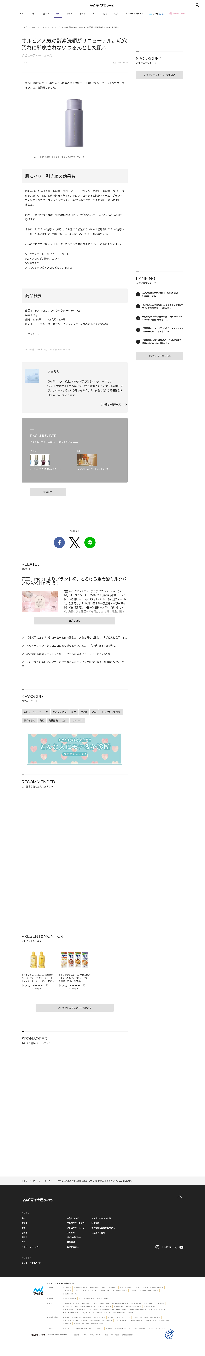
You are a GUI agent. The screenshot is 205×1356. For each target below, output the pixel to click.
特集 (116, 13)
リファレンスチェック (157, 1328)
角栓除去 (53, 720)
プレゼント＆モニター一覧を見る (74, 1007)
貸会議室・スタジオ (122, 1328)
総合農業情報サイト (133, 1306)
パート (76, 1291)
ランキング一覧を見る (160, 355)
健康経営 (109, 1328)
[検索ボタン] (197, 5)
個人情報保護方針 (127, 1335)
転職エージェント (123, 1317)
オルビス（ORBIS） (111, 712)
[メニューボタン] (7, 5)
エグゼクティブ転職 (140, 1317)
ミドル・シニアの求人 (89, 1291)
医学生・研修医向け (109, 1287)
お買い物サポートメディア (159, 1310)
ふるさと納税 (93, 1310)
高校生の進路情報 (69, 1299)
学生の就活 (67, 1287)
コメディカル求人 (121, 1320)
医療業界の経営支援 (81, 1324)
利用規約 (95, 1223)
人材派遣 (66, 1317)
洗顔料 (84, 712)
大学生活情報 (159, 1303)
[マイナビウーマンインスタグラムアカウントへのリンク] (157, 1247)
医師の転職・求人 (137, 1320)
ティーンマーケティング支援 (141, 1303)
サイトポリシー (74, 1237)
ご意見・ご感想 (98, 1232)
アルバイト (67, 1291)
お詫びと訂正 (73, 1246)
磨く (58, 13)
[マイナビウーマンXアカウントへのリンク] (175, 1247)
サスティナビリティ (96, 1335)
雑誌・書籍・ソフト (88, 1306)
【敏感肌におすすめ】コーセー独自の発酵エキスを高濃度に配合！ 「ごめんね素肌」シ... (76, 637)
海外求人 (137, 1287)
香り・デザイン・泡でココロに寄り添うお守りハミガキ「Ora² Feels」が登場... (71, 645)
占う (95, 13)
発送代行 (100, 1328)
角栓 (42, 720)
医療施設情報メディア (138, 1310)
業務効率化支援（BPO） (84, 1328)
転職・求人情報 (126, 1287)
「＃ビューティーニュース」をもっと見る (51, 441)
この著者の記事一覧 (112, 404)
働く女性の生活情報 (70, 1306)
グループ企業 (115, 1335)
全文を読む (74, 620)
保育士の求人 (151, 1320)
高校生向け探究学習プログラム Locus (93, 1299)
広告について (73, 1218)
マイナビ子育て (150, 1306)
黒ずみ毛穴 (29, 720)
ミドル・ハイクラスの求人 (153, 1287)
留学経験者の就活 (80, 1287)
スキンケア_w (60, 712)
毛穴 (73, 712)
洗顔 (94, 712)
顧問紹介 (83, 1320)
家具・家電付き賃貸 (70, 1313)
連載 (105, 13)
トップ (22, 13)
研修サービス (68, 1328)
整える (46, 13)
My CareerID (121, 1310)
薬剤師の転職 (95, 1320)
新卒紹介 (111, 1317)
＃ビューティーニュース (37, 55)
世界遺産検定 (119, 1306)
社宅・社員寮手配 (139, 1328)
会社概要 (76, 1335)
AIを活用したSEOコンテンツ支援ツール (95, 1313)
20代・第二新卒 (99, 1317)
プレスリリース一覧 (76, 1227)
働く (34, 13)
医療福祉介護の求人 (70, 1294)
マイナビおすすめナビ (31, 1263)
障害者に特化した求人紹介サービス (114, 1291)
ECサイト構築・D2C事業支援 (74, 1310)
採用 (106, 1335)
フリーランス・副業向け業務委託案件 (144, 1291)
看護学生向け (95, 1287)
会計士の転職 (155, 1317)
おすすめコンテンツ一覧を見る (159, 75)
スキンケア (45, 27)
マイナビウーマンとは (101, 1218)
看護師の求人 (107, 1320)
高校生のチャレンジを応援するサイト (114, 1303)
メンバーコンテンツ (134, 13)
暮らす (83, 13)
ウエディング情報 (104, 1306)
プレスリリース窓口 (76, 1223)
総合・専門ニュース (89, 1303)
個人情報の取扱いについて (103, 1227)
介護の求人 (67, 1324)
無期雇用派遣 (164, 1320)
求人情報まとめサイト (71, 1303)
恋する (70, 13)
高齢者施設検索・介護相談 (123, 1313)
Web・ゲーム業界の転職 (81, 1317)
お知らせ (71, 1232)
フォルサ (25, 62)
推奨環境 (71, 1242)
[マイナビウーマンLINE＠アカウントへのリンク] (166, 1247)
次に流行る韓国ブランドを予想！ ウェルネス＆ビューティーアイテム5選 (68, 654)
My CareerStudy (107, 1310)
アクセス (85, 1335)
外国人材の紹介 (97, 1324)
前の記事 (47, 492)
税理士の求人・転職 (70, 1320)
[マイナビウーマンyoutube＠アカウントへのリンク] (181, 1247)
